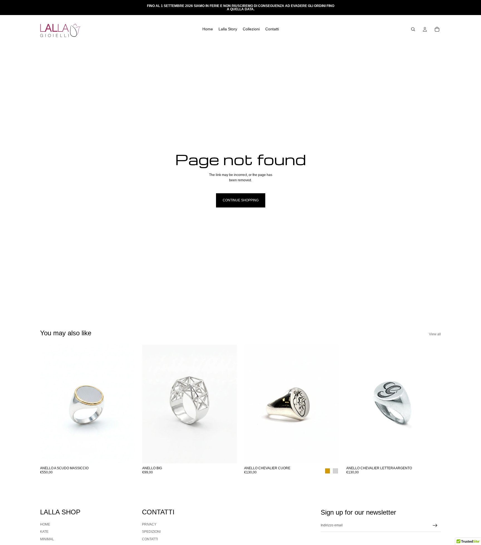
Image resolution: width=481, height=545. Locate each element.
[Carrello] (437, 29)
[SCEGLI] (126, 455)
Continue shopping (241, 200)
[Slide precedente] (48, 404)
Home (45, 524)
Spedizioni (151, 532)
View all (435, 334)
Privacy (149, 524)
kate (44, 532)
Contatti (150, 539)
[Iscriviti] (435, 525)
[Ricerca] (413, 29)
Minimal (47, 539)
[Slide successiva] (126, 404)
